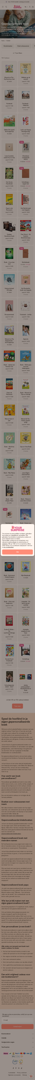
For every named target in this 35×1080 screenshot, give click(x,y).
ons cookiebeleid (8, 547)
